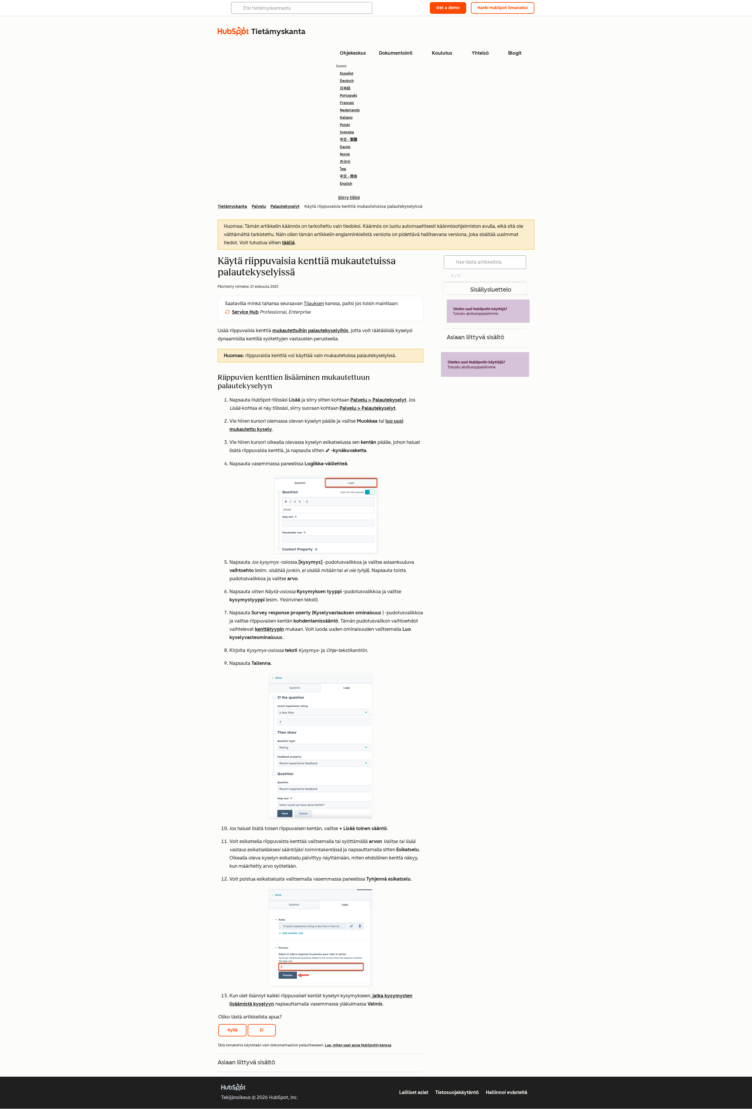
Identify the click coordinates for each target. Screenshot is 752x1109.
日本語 (345, 88)
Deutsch (347, 81)
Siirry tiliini (349, 197)
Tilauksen (314, 303)
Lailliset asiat (413, 1092)
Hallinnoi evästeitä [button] (506, 1092)
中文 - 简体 (348, 176)
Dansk (345, 147)
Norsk (345, 154)
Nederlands (350, 110)
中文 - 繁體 (348, 140)
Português (348, 95)
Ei (261, 1030)
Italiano (346, 118)
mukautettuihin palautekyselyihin (310, 330)
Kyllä (232, 1030)
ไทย (343, 169)
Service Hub (245, 312)
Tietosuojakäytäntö (457, 1092)
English (346, 184)
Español (346, 73)
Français (347, 103)
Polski (345, 125)
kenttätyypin (269, 629)
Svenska (347, 132)
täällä (288, 242)
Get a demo (448, 7)
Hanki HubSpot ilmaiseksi (502, 7)
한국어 (345, 162)
